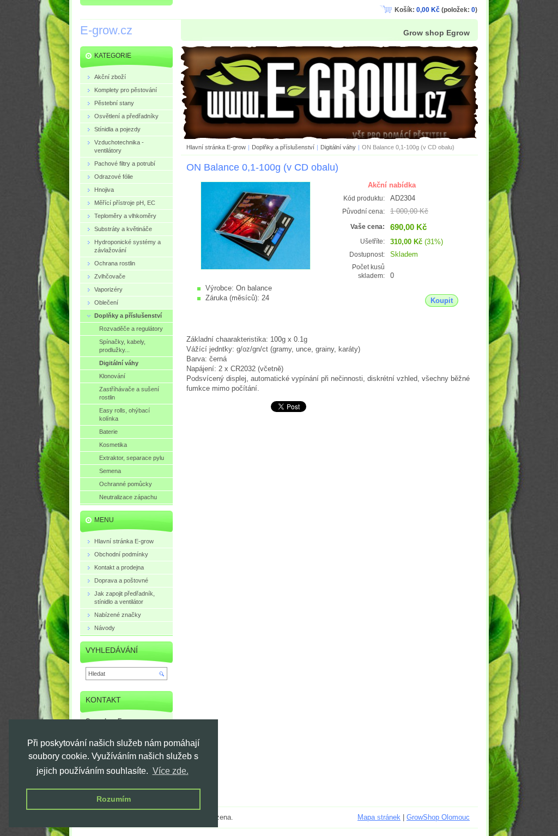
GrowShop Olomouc (438, 817)
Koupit (441, 300)
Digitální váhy (338, 147)
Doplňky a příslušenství (283, 147)
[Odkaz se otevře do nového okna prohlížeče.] (256, 267)
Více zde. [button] (171, 771)
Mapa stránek (379, 817)
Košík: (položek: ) (436, 10)
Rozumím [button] (113, 799)
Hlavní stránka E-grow (216, 147)
